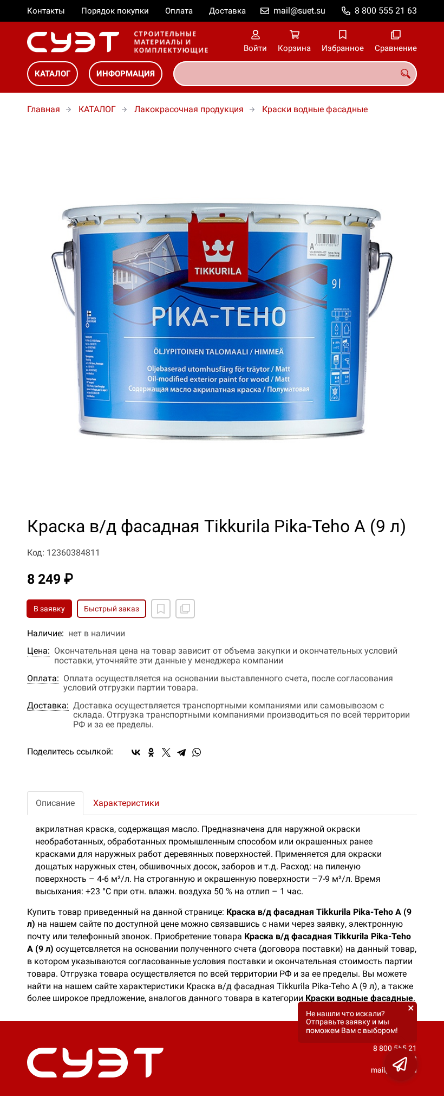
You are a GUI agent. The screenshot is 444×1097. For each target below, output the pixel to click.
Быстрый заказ (111, 608)
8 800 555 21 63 (386, 10)
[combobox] (295, 73)
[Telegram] (181, 752)
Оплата (179, 11)
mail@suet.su (299, 10)
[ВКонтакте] (135, 752)
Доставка (227, 11)
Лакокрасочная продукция (189, 109)
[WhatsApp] (196, 752)
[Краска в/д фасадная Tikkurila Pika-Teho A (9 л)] (222, 322)
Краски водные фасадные (315, 109)
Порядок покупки (115, 11)
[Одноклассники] (151, 752)
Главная (43, 109)
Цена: (38, 651)
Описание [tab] (55, 803)
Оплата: (43, 678)
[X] (166, 752)
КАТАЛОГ (52, 74)
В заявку (49, 608)
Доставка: (48, 706)
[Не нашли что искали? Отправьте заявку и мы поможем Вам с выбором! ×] (400, 1064)
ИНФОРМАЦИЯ (125, 74)
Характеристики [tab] (126, 803)
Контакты (46, 11)
